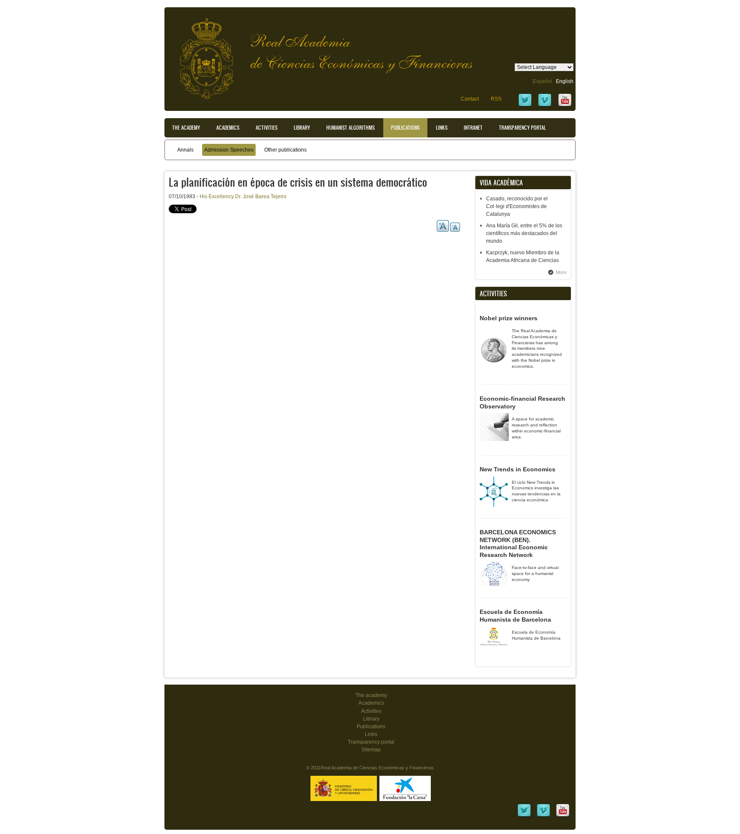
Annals (185, 150)
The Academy (186, 127)
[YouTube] (565, 106)
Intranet (473, 127)
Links (442, 127)
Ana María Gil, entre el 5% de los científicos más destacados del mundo (524, 233)
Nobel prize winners (508, 318)
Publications (405, 127)
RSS (496, 99)
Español (542, 81)
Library (302, 127)
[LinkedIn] (524, 816)
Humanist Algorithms (350, 127)
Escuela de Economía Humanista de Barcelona (515, 615)
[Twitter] (525, 106)
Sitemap (371, 750)
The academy (371, 695)
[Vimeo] (545, 106)
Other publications (285, 150)
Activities (267, 127)
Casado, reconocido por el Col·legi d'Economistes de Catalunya (517, 206)
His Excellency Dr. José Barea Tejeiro (243, 197)
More (561, 272)
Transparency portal (522, 127)
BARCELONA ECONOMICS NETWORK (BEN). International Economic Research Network (518, 543)
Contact (470, 99)
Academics (227, 127)
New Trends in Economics (517, 469)
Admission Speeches (229, 150)
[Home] (200, 54)
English (564, 81)
